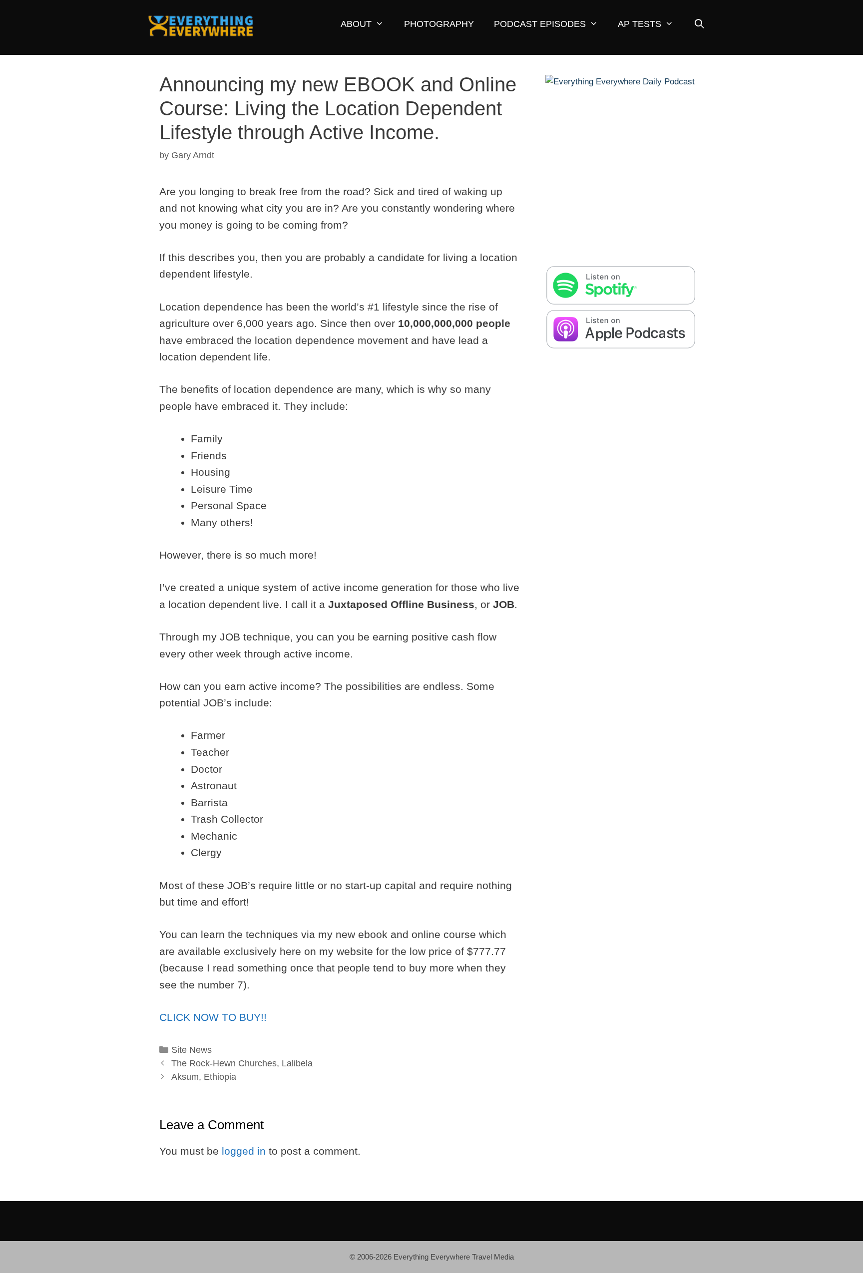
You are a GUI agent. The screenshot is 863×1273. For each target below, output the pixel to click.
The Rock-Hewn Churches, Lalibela (242, 1063)
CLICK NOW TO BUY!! (213, 1017)
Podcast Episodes (540, 24)
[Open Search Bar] (699, 24)
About (356, 24)
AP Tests (639, 24)
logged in (244, 1151)
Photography (439, 24)
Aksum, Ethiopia (203, 1077)
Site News (191, 1050)
